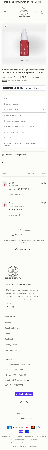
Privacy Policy (11, 345)
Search (8, 323)
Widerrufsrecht (34, 439)
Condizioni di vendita (14, 328)
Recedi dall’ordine (12, 350)
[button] (5, 12)
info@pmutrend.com (20, 380)
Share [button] (6, 162)
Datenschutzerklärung (18, 443)
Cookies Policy (11, 339)
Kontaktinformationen (20, 446)
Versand (4, 80)
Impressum (33, 446)
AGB (30, 443)
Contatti (8, 334)
